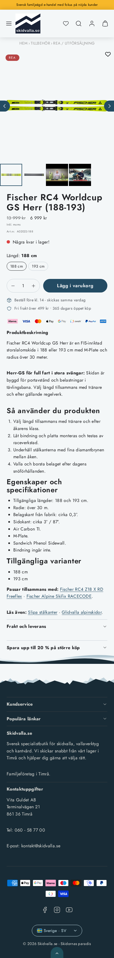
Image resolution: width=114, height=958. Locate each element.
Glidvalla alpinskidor (82, 612)
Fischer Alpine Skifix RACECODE (59, 596)
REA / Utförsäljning (74, 43)
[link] (92, 23)
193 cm (38, 266)
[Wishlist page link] (66, 23)
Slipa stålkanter (42, 612)
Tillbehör (40, 43)
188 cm (16, 266)
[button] (8, 23)
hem (23, 43)
